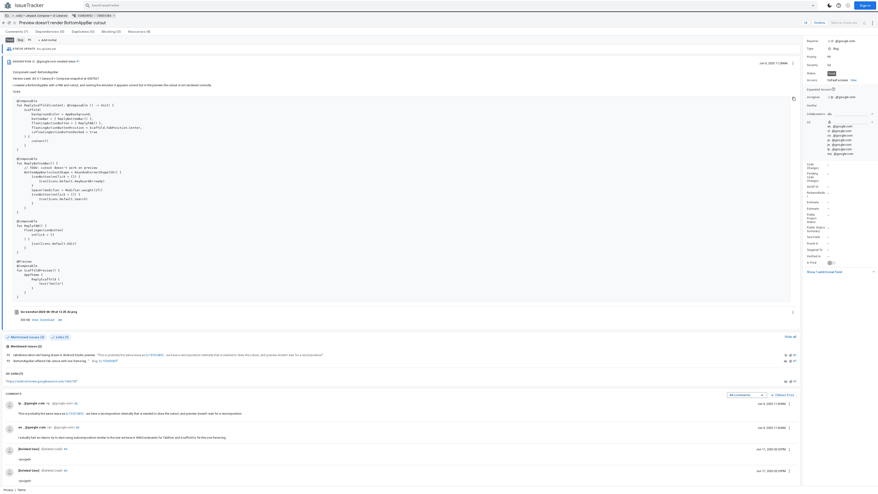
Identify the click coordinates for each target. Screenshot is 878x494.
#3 (77, 427)
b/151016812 (155, 355)
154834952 (85, 15)
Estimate (813, 202)
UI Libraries (60, 15)
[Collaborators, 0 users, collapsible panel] (850, 114)
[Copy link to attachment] (60, 320)
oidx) (19, 15)
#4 (65, 449)
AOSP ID (812, 186)
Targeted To (814, 250)
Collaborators (816, 114)
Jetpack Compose (38, 15)
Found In (812, 243)
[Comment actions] (789, 403)
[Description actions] (793, 63)
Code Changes (813, 166)
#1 (78, 61)
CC (809, 122)
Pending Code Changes (813, 177)
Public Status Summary (816, 229)
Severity (812, 65)
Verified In (814, 256)
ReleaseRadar (816, 194)
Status (811, 73)
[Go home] (3, 23)
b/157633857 (108, 361)
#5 (65, 470)
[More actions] (872, 23)
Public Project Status (811, 218)
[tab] (17, 31)
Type (810, 48)
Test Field (813, 237)
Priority (811, 57)
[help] (838, 5)
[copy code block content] (794, 99)
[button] (12, 15)
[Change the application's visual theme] (829, 5)
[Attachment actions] (793, 312)
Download (47, 320)
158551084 (104, 15)
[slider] (803, 261)
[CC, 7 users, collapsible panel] (850, 122)
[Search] (88, 5)
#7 (794, 361)
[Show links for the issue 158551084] (114, 15)
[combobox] (451, 5)
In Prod (811, 262)
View (35, 320)
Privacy (8, 490)
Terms (22, 490)
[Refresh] (9, 23)
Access (812, 80)
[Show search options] (813, 5)
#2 (794, 355)
